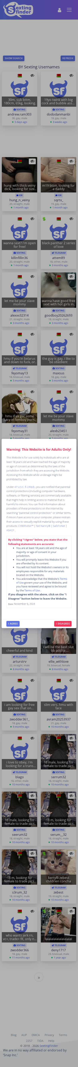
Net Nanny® (43, 526)
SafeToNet (59, 526)
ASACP (10, 530)
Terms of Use (32, 590)
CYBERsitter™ (26, 526)
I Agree (13, 623)
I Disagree (63, 623)
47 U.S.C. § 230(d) (24, 487)
